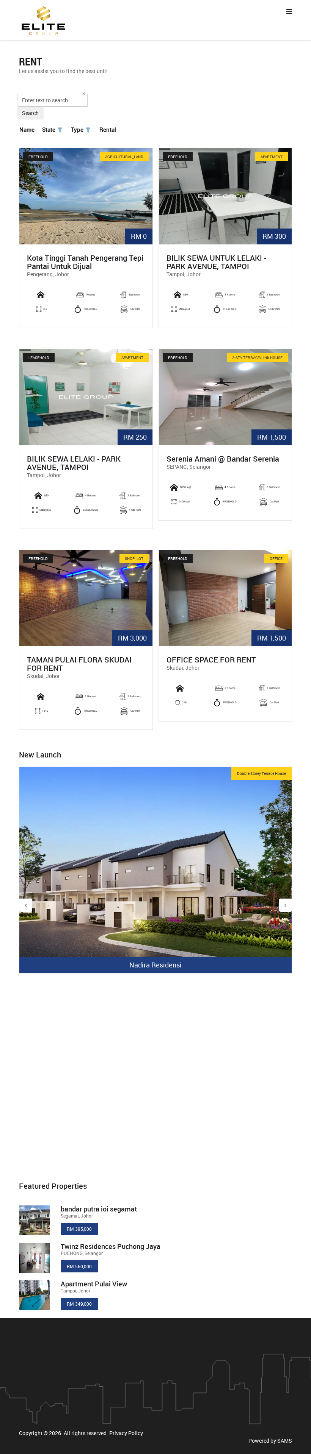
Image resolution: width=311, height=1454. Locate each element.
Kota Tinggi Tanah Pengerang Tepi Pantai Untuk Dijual (85, 262)
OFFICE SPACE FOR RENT (211, 660)
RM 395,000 (79, 1229)
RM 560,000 (79, 1266)
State (48, 129)
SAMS (284, 1440)
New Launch (40, 755)
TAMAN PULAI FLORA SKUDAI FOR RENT (79, 664)
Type (77, 129)
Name (27, 129)
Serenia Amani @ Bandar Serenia (222, 459)
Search (30, 113)
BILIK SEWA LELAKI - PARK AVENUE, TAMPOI (74, 463)
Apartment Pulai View (94, 1283)
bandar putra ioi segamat (99, 1208)
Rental (107, 129)
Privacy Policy (126, 1433)
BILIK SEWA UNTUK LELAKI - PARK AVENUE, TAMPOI (216, 262)
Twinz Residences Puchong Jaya (110, 1246)
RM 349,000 (79, 1304)
